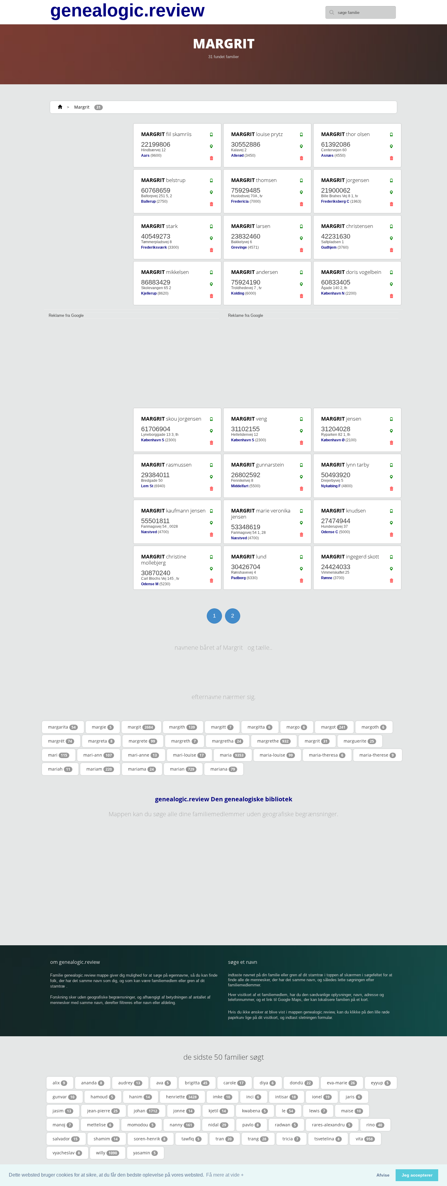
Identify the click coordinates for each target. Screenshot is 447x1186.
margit (140, 727)
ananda (91, 1083)
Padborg (238, 578)
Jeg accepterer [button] (417, 1175)
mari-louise (188, 755)
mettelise (99, 1125)
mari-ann (97, 755)
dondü (300, 1083)
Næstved (149, 532)
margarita (62, 727)
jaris (353, 1097)
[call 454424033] (391, 558)
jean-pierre (102, 1111)
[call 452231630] (391, 228)
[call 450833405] (391, 274)
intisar (285, 1097)
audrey (129, 1083)
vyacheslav (66, 1153)
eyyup (380, 1083)
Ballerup (148, 201)
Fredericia (240, 201)
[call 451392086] (391, 136)
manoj (62, 1125)
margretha (226, 741)
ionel (321, 1097)
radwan (285, 1125)
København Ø (333, 440)
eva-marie (341, 1083)
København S (152, 440)
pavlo (250, 1125)
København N (333, 293)
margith (182, 727)
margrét (60, 741)
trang (257, 1139)
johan (145, 1111)
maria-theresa (326, 755)
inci (252, 1097)
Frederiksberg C (335, 201)
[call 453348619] (301, 512)
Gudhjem (329, 247)
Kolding (237, 293)
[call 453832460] (301, 228)
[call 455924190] (301, 274)
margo (295, 727)
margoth (373, 727)
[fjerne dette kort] (211, 160)
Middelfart (239, 486)
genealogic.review (127, 10)
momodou (140, 1125)
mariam (99, 769)
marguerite (359, 741)
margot (333, 727)
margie (102, 727)
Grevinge (239, 247)
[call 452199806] (211, 136)
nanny (181, 1125)
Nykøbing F (331, 486)
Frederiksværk (154, 247)
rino (374, 1125)
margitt (221, 727)
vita (364, 1139)
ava (162, 1083)
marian (182, 769)
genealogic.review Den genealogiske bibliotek (223, 799)
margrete (142, 741)
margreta (100, 741)
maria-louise (276, 755)
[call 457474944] (391, 512)
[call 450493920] (391, 466)
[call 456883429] (211, 274)
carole (234, 1083)
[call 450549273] (211, 228)
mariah (59, 769)
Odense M (149, 584)
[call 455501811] (211, 512)
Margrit (81, 107)
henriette (181, 1097)
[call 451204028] (391, 421)
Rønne (326, 578)
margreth (183, 741)
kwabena (254, 1111)
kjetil (217, 1111)
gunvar (63, 1097)
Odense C (329, 532)
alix (59, 1083)
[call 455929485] (301, 182)
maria (232, 755)
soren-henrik (149, 1139)
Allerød (237, 155)
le (287, 1111)
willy (106, 1153)
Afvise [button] (383, 1175)
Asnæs (327, 155)
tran (224, 1139)
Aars (145, 155)
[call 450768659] (211, 182)
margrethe (273, 741)
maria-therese (376, 755)
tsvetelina (327, 1139)
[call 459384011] (211, 466)
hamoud (102, 1097)
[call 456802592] (301, 466)
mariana (222, 769)
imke (221, 1097)
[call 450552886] (301, 136)
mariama (141, 769)
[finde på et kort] (211, 148)
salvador (65, 1139)
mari (57, 755)
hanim (139, 1097)
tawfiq (190, 1139)
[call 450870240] (211, 558)
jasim (62, 1111)
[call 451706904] (211, 421)
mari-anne (142, 755)
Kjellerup (149, 293)
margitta (259, 727)
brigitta (196, 1083)
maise (351, 1111)
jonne (182, 1111)
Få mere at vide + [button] (225, 1174)
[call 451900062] (391, 182)
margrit (316, 741)
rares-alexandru (331, 1125)
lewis (317, 1111)
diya (267, 1083)
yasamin (144, 1153)
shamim (106, 1139)
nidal (217, 1125)
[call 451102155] (301, 421)
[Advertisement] (86, 213)
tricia (290, 1139)
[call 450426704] (301, 558)
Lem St (147, 486)
